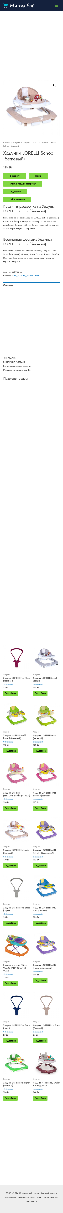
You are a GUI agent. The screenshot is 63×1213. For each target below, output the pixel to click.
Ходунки (16, 142)
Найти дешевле (17, 199)
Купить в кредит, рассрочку (23, 183)
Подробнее (15, 191)
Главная (6, 142)
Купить (38, 175)
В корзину (14, 175)
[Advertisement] (31, 45)
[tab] (31, 285)
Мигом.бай (22, 5)
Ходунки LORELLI (30, 142)
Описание (8, 285)
